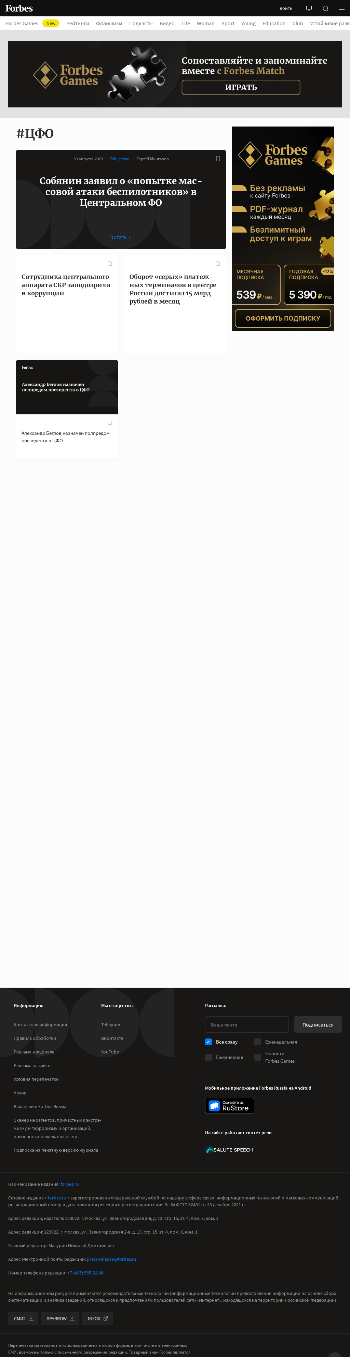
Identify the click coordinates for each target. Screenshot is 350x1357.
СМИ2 (20, 1318)
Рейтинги (77, 23)
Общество (120, 159)
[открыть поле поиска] (325, 8)
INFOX (94, 1318)
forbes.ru (69, 1184)
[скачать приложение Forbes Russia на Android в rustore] (229, 1105)
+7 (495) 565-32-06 (85, 1273)
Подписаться (318, 1024)
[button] (341, 8)
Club (298, 23)
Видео (167, 23)
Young (248, 23)
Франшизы (109, 23)
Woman (206, 23)
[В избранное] (218, 158)
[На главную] (19, 8)
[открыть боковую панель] (309, 8)
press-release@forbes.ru (111, 1259)
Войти (286, 8)
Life (185, 23)
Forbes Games (30, 23)
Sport (227, 23)
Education (274, 23)
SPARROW (57, 1318)
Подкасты (141, 23)
